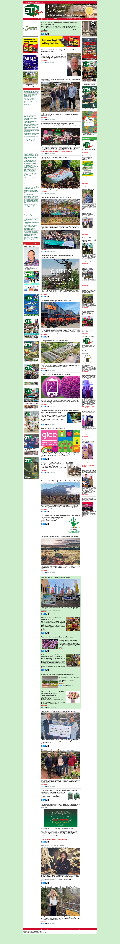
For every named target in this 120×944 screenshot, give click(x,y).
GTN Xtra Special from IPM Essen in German (55, 577)
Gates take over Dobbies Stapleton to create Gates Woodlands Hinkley (29, 112)
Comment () (53, 33)
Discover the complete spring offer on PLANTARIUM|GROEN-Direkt (31, 191)
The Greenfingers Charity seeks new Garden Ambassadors (31, 137)
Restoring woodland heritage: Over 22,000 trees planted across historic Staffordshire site (31, 187)
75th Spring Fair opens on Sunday (52, 846)
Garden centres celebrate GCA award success (56, 197)
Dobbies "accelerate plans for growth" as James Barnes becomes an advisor (30, 95)
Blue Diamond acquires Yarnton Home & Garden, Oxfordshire (31, 197)
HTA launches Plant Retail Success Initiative (30, 122)
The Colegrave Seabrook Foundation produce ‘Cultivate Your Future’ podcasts (31, 166)
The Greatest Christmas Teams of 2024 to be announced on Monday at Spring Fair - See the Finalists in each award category (31, 154)
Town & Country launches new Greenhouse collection (31, 149)
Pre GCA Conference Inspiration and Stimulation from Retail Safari (31, 219)
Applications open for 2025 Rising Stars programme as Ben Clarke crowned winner (31, 215)
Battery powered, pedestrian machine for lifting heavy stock (31, 232)
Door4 (42, 412)
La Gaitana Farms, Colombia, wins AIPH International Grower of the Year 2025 (31, 174)
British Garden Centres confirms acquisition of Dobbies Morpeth (31, 92)
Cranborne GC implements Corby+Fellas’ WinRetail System (31, 99)
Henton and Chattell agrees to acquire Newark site (31, 116)
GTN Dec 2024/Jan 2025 (89, 83)
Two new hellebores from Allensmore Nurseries (29, 229)
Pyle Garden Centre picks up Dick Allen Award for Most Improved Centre (30, 210)
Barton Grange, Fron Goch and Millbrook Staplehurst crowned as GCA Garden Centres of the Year (31, 201)
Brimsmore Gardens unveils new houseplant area (57, 750)
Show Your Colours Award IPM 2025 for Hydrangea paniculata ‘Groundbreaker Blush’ (31, 238)
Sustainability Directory (89, 84)
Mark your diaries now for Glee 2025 (53, 428)
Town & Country (45, 792)
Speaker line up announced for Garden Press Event (31, 184)
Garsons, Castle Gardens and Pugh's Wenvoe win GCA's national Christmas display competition (30, 206)
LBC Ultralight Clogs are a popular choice (30, 105)
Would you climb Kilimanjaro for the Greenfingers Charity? (31, 134)
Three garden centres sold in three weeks (54, 341)
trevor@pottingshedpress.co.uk (31, 267)
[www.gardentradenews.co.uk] (33, 17)
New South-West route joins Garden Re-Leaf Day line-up (30, 140)
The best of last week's (29, 194)
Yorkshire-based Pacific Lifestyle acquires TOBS (57, 463)
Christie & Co (63, 364)
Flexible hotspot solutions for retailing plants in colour (30, 226)
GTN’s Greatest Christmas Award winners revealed (31, 102)
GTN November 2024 (89, 108)
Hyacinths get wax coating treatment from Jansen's (30, 235)
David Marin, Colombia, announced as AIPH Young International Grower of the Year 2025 (31, 179)
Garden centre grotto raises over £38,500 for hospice (31, 143)
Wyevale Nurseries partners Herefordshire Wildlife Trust (30, 161)
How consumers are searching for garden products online (31, 125)
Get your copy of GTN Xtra (30, 163)
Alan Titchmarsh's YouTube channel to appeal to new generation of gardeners (30, 170)
